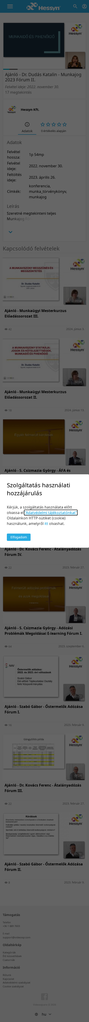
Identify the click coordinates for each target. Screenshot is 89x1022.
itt (46, 523)
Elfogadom (18, 537)
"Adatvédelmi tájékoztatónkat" (50, 512)
